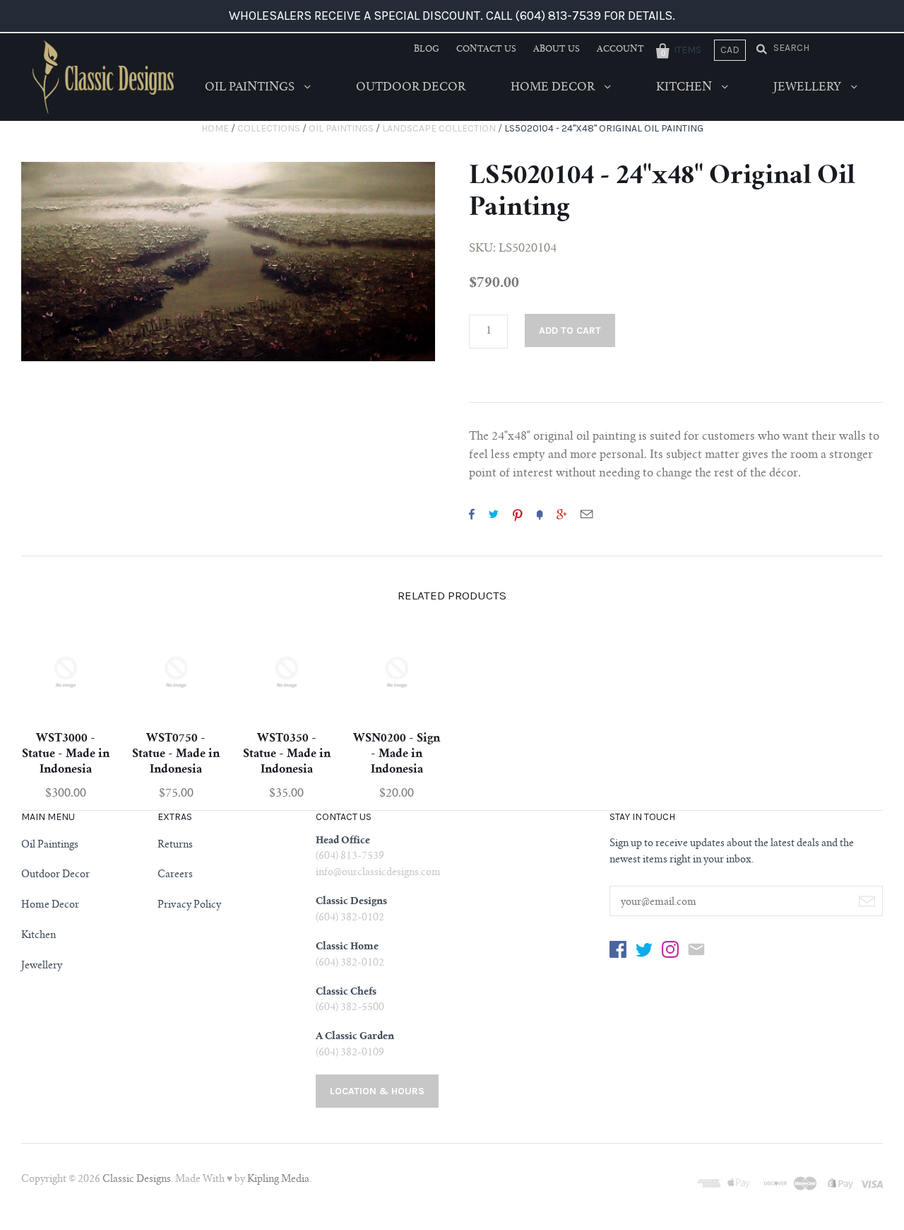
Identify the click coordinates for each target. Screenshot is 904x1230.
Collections (268, 128)
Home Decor (554, 87)
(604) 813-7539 (350, 857)
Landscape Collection (439, 128)
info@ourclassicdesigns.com (378, 873)
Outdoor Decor (410, 87)
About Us (556, 49)
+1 (561, 514)
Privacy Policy (189, 905)
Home (215, 128)
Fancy (539, 514)
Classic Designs (136, 1180)
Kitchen (685, 87)
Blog (426, 49)
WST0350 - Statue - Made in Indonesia (287, 754)
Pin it (518, 514)
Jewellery (808, 87)
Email (587, 514)
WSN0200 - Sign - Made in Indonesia (396, 754)
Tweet (494, 514)
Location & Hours (377, 1091)
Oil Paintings (251, 87)
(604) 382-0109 (350, 1053)
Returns (175, 845)
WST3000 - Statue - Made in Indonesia (65, 754)
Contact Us (486, 49)
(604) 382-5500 (350, 1008)
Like (472, 514)
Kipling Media (278, 1180)
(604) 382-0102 (350, 918)
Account (620, 49)
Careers (175, 875)
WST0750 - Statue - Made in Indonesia (176, 754)
